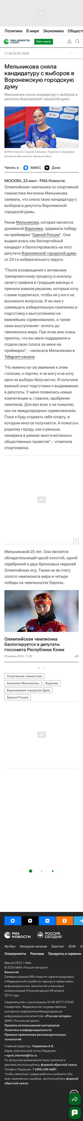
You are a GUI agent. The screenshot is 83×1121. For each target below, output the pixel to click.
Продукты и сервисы (64, 954)
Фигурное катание (33, 946)
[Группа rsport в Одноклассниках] (64, 920)
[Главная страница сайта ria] (5, 41)
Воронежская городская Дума (28, 690)
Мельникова (27, 222)
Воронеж (51, 683)
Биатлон (58, 946)
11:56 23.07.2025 (16, 53)
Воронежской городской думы (48, 253)
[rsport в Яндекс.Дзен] (30, 920)
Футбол (9, 946)
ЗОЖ (72, 946)
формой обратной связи (59, 1064)
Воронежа (34, 228)
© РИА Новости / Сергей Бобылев (25, 151)
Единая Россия (17, 697)
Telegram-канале (19, 356)
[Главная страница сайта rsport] (26, 41)
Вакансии (11, 972)
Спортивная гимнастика (24, 676)
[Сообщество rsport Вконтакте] (47, 920)
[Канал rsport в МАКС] (12, 920)
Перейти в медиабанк (61, 151)
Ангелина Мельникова (23, 683)
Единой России (46, 234)
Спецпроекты (15, 954)
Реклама (37, 954)
